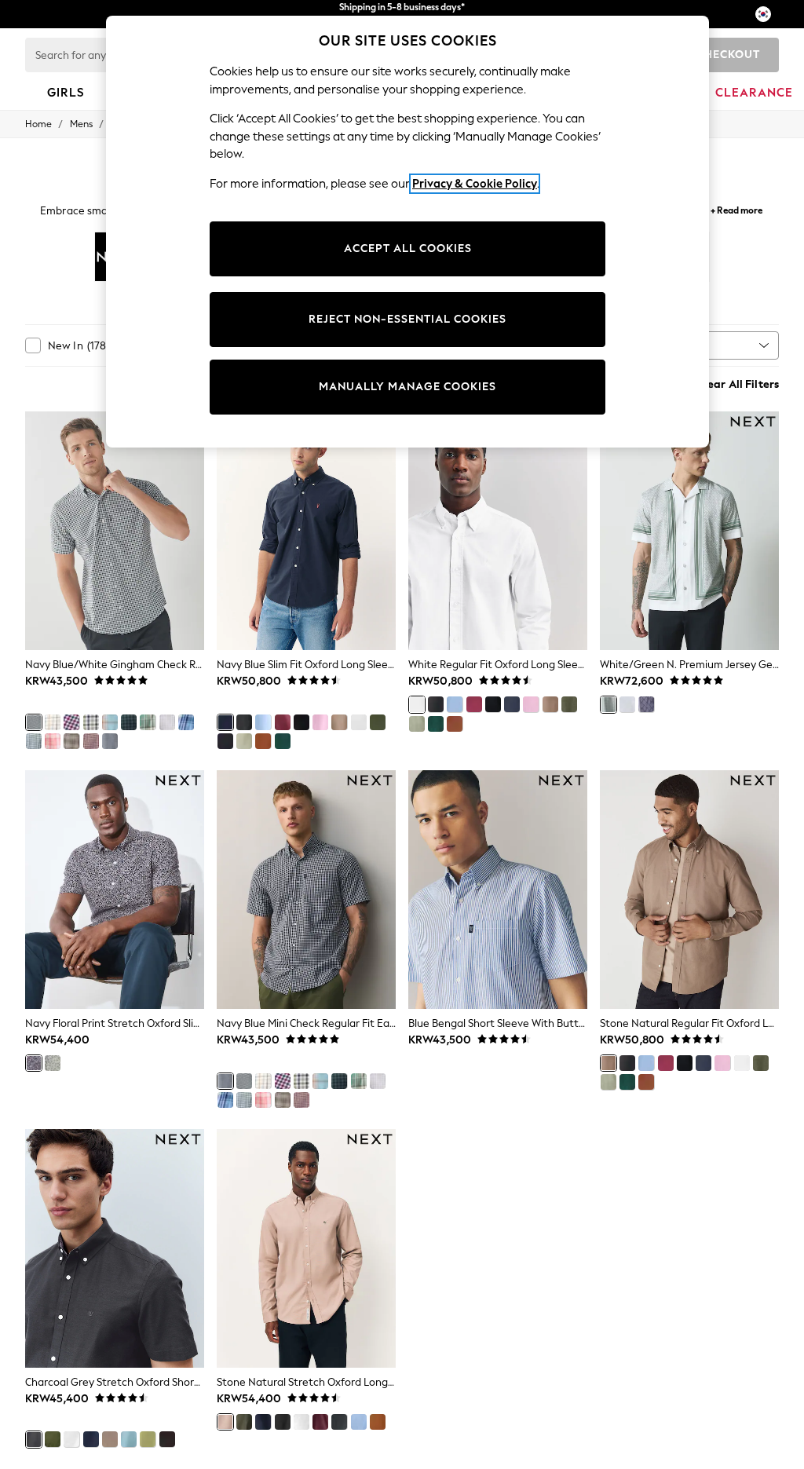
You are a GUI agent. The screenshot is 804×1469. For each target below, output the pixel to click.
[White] (359, 722)
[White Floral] (52, 1063)
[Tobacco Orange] (263, 741)
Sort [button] (681, 345)
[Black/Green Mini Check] (129, 722)
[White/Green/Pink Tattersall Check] (167, 722)
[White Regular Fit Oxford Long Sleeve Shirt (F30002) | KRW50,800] (497, 530)
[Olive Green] (52, 1439)
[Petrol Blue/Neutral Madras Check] (110, 722)
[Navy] (646, 704)
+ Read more (736, 208)
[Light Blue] (263, 722)
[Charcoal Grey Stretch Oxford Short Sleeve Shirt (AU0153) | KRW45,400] (114, 1248)
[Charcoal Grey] (244, 722)
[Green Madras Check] (147, 722)
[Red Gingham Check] (71, 722)
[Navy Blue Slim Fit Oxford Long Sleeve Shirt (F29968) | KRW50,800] (306, 530)
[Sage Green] (244, 741)
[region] (407, 232)
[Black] (301, 722)
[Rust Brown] (225, 741)
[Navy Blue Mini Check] (110, 741)
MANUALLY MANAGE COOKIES (407, 386)
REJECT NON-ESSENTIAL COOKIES (407, 319)
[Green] (283, 741)
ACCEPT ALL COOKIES (408, 248)
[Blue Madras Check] (186, 722)
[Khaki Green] (244, 1422)
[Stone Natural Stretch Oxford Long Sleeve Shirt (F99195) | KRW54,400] (306, 1248)
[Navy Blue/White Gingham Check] (34, 722)
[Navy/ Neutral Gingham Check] (91, 722)
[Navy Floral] (34, 1063)
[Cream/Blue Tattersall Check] (52, 722)
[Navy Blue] (225, 722)
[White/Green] (608, 704)
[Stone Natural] (339, 722)
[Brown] (378, 1422)
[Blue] (129, 1439)
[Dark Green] (378, 722)
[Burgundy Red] (283, 722)
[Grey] (627, 704)
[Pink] (320, 722)
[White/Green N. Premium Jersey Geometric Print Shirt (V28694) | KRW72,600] (689, 530)
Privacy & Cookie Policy (474, 184)
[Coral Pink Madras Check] (52, 741)
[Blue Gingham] (34, 741)
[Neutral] (71, 741)
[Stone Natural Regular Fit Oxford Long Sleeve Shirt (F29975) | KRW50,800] (689, 889)
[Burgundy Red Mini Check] (91, 741)
